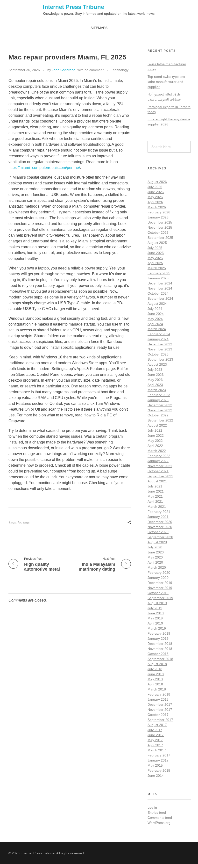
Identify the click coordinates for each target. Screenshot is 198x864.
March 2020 (157, 567)
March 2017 (157, 750)
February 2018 (159, 694)
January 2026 (158, 217)
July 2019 (155, 608)
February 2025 (159, 273)
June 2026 (156, 192)
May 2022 (155, 441)
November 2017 (160, 710)
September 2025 (160, 238)
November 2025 (160, 227)
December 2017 (160, 704)
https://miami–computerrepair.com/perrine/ (44, 168)
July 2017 (155, 730)
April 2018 (155, 684)
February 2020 (159, 572)
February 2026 (159, 212)
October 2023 (158, 354)
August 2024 (157, 303)
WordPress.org (159, 823)
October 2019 (158, 593)
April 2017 (155, 745)
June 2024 (156, 314)
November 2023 (160, 349)
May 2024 (155, 319)
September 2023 (160, 359)
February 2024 (159, 334)
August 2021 (157, 481)
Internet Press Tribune (73, 7)
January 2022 (158, 461)
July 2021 (155, 486)
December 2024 (160, 283)
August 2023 (157, 364)
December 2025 (160, 222)
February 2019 (159, 633)
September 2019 (160, 598)
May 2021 (155, 496)
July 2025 (155, 248)
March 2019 (157, 628)
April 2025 (155, 263)
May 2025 (155, 258)
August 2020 (157, 542)
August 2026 (157, 182)
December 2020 (160, 522)
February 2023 (159, 395)
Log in (152, 807)
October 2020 (158, 532)
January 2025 (158, 278)
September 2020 (160, 537)
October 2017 (158, 715)
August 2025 (157, 243)
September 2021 (160, 476)
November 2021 (160, 466)
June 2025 (156, 253)
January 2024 (158, 339)
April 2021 (155, 501)
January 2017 (158, 760)
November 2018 (160, 649)
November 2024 (160, 288)
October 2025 (158, 232)
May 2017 (155, 740)
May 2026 (155, 197)
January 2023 (158, 400)
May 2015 (155, 765)
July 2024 (155, 309)
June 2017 (156, 735)
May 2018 (155, 679)
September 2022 (160, 420)
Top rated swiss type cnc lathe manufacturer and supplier (166, 82)
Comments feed (160, 818)
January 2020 (158, 578)
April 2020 (155, 562)
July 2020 (155, 547)
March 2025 (157, 268)
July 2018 (155, 669)
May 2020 (155, 557)
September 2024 (160, 298)
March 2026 (157, 207)
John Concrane (63, 70)
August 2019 (157, 603)
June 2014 (156, 775)
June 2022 (156, 435)
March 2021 (157, 506)
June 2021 (156, 491)
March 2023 (157, 390)
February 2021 (159, 512)
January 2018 (158, 699)
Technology (119, 70)
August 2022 (157, 425)
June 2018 (156, 674)
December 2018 (160, 644)
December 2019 (160, 583)
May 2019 (155, 618)
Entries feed (157, 812)
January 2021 (158, 517)
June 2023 (156, 375)
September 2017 (160, 720)
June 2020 (156, 552)
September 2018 (160, 659)
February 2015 (159, 770)
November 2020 (160, 527)
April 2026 (155, 202)
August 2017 (157, 725)
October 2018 (158, 654)
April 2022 (155, 446)
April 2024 (155, 324)
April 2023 (155, 385)
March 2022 (157, 451)
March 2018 (157, 689)
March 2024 (157, 329)
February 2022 (159, 456)
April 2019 (155, 623)
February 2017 (159, 755)
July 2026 (155, 187)
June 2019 (156, 613)
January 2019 (158, 638)
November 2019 (160, 588)
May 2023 (155, 380)
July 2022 (155, 430)
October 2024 (158, 293)
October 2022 (158, 415)
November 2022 (160, 410)
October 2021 (158, 471)
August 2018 (157, 664)
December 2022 (160, 405)
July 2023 (155, 369)
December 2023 (160, 344)
